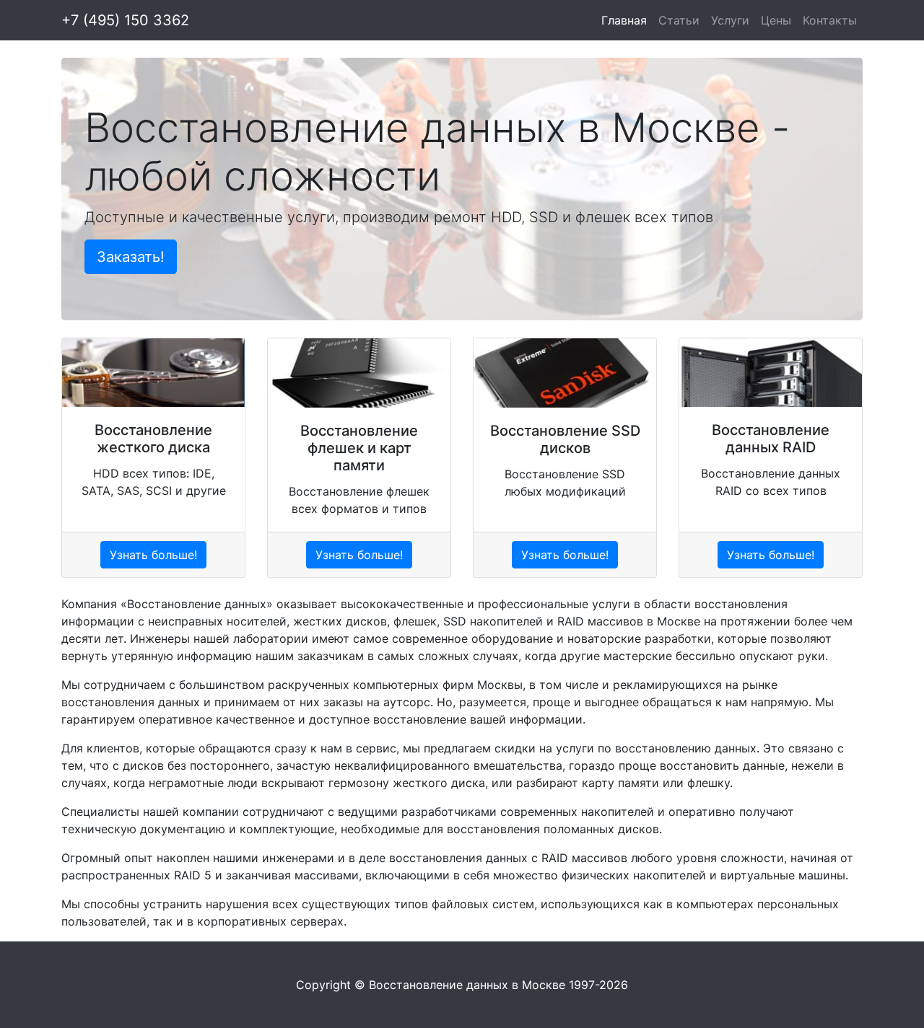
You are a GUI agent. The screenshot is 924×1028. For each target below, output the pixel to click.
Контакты (830, 20)
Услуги (730, 20)
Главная (624, 20)
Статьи (678, 20)
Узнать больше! (153, 555)
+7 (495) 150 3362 (125, 20)
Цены (776, 20)
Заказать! (131, 256)
